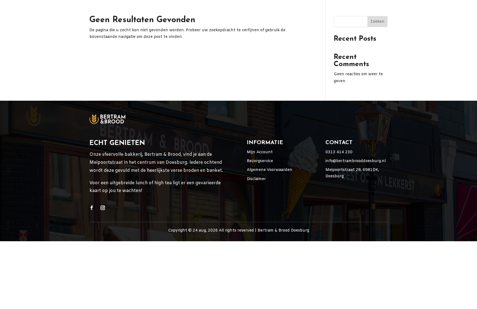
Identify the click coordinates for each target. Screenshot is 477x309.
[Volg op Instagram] (102, 207)
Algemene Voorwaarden (269, 170)
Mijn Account (260, 152)
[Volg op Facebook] (91, 207)
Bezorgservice (260, 161)
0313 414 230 (339, 152)
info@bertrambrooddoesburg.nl (355, 161)
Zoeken (377, 21)
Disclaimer (256, 179)
